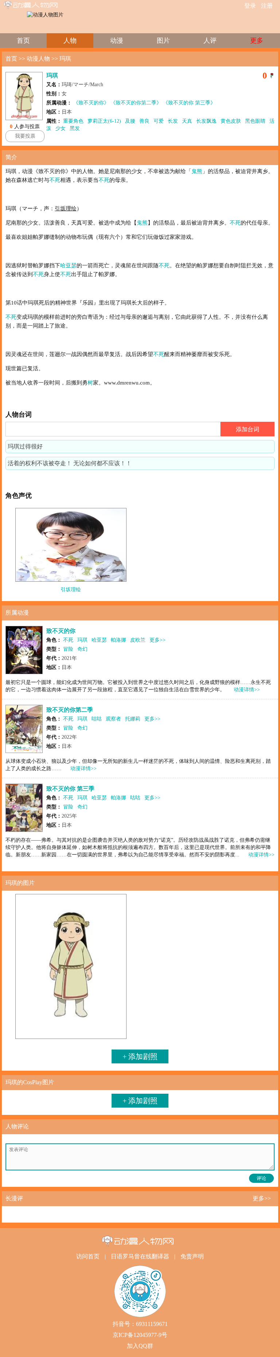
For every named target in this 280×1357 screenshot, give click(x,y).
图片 (163, 40)
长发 (173, 121)
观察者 (113, 719)
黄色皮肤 (231, 121)
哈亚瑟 (68, 265)
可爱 (158, 121)
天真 (187, 121)
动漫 (116, 40)
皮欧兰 (137, 640)
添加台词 (247, 429)
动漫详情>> (247, 689)
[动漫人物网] (36, 5)
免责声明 (192, 1256)
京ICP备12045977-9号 (140, 1335)
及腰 (130, 121)
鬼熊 (196, 171)
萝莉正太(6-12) (104, 121)
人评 (210, 40)
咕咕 (97, 719)
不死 (54, 180)
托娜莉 (132, 719)
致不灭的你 (60, 631)
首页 (23, 40)
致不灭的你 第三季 (70, 788)
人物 (70, 40)
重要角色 (73, 121)
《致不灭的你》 (91, 103)
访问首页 (88, 1256)
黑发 (75, 128)
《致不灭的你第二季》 (136, 103)
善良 (144, 121)
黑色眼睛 (255, 121)
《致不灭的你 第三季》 (189, 103)
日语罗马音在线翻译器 (140, 1256)
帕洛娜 (118, 640)
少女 (60, 128)
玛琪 (65, 59)
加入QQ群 (140, 1346)
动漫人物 (38, 59)
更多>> (157, 640)
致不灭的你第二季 (69, 710)
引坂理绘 (71, 589)
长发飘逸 (206, 121)
